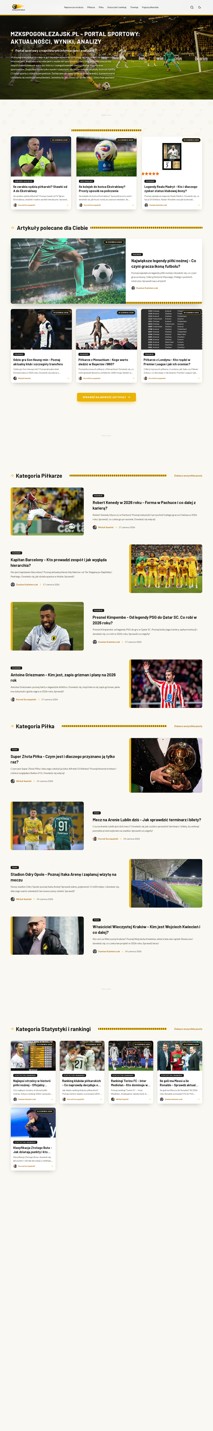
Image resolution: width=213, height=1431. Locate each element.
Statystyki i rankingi (116, 7)
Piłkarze (91, 7)
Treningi (134, 7)
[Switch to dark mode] (199, 7)
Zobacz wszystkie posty (188, 475)
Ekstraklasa (86, 181)
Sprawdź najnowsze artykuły (104, 397)
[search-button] (192, 7)
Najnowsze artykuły (73, 7)
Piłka (101, 7)
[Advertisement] (106, 115)
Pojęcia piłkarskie (150, 7)
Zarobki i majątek (23, 181)
